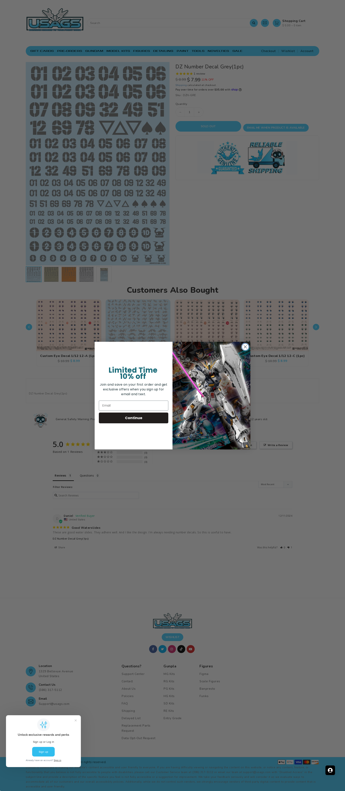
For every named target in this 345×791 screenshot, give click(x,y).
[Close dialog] (245, 346)
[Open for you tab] (330, 770)
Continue (133, 417)
